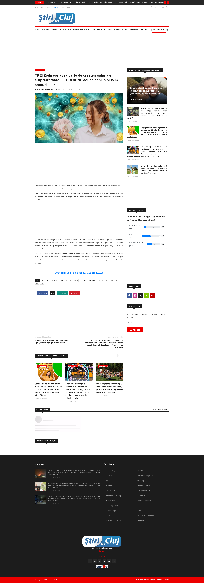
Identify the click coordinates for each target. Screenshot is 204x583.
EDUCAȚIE (45, 30)
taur (43, 280)
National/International (115, 30)
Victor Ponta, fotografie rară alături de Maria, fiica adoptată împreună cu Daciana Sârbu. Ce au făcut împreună (154, 169)
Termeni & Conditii (162, 580)
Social (54, 30)
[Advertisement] (126, 18)
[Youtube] (163, 7)
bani (111, 280)
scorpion (68, 280)
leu (48, 280)
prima (118, 280)
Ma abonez (135, 330)
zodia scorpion (102, 280)
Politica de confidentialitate (145, 580)
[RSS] (167, 7)
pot (42, 283)
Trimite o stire (66, 7)
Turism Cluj (133, 30)
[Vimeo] (159, 7)
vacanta (54, 280)
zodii (61, 280)
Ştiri (37, 30)
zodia (76, 280)
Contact (56, 7)
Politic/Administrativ (68, 30)
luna (37, 283)
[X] (156, 7)
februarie (92, 280)
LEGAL (93, 30)
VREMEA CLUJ (146, 30)
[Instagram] (152, 7)
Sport (100, 30)
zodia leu (83, 280)
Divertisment (159, 30)
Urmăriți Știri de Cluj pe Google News (79, 273)
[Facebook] (148, 7)
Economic (84, 30)
